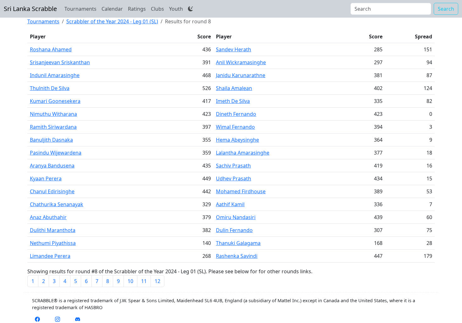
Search (446, 8)
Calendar (112, 8)
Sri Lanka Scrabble (30, 8)
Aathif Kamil (230, 204)
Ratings (137, 8)
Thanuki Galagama (238, 243)
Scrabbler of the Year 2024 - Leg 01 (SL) (112, 21)
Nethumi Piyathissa (53, 243)
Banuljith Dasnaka (51, 139)
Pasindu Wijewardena (55, 152)
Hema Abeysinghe (237, 139)
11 (144, 281)
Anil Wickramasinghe (241, 62)
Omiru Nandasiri (236, 217)
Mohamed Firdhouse (241, 191)
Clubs (157, 8)
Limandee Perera (50, 255)
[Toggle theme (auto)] (190, 9)
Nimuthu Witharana (53, 113)
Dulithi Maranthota (52, 230)
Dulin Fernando (234, 230)
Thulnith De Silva (49, 88)
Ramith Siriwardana (53, 126)
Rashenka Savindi (236, 255)
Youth (176, 8)
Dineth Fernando (236, 113)
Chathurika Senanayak (56, 204)
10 (130, 281)
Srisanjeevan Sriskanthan (60, 62)
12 (157, 281)
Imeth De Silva (233, 101)
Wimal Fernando (235, 126)
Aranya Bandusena (52, 165)
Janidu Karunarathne (240, 75)
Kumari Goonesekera (55, 101)
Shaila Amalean (234, 88)
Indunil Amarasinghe (55, 75)
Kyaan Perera (46, 178)
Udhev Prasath (233, 178)
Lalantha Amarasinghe (242, 152)
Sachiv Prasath (233, 165)
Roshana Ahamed (51, 49)
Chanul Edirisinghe (52, 191)
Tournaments (80, 8)
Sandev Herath (233, 49)
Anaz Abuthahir (48, 217)
